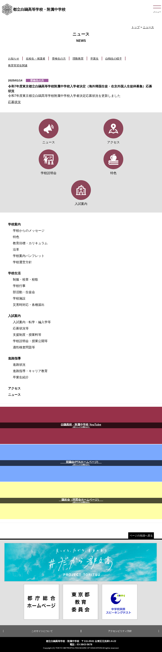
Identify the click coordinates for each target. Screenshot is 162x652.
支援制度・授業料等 (27, 334)
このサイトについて (42, 631)
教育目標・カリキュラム (30, 243)
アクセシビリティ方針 (120, 631)
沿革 (16, 249)
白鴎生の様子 (113, 58)
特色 (16, 237)
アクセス (14, 388)
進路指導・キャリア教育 (30, 371)
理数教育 (78, 58)
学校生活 (14, 273)
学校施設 (19, 298)
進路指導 (14, 358)
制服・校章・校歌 (25, 279)
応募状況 (14, 102)
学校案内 (14, 224)
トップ (135, 27)
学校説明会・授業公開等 (30, 341)
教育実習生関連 (17, 65)
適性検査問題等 (24, 347)
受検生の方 (59, 58)
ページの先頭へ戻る (141, 535)
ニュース (148, 27)
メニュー (157, 12)
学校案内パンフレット (28, 255)
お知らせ (13, 58)
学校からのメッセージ (28, 230)
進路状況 (19, 364)
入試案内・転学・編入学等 (32, 322)
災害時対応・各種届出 (28, 304)
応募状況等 (21, 328)
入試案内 (14, 315)
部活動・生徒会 (24, 292)
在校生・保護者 (35, 58)
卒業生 (94, 58)
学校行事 (19, 285)
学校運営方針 (22, 262)
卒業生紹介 (21, 377)
